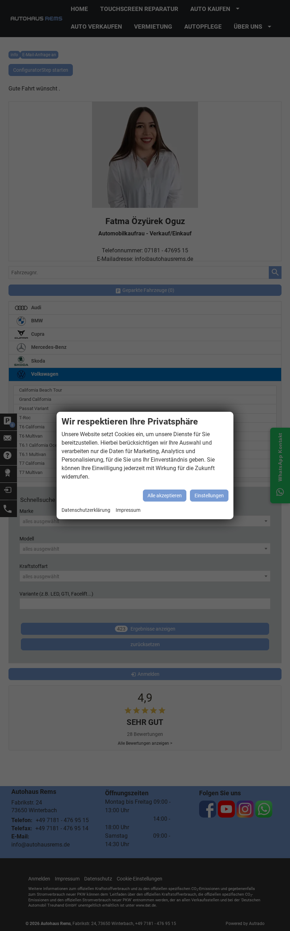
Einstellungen (209, 495)
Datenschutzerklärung (86, 510)
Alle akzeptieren (164, 495)
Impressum (128, 510)
